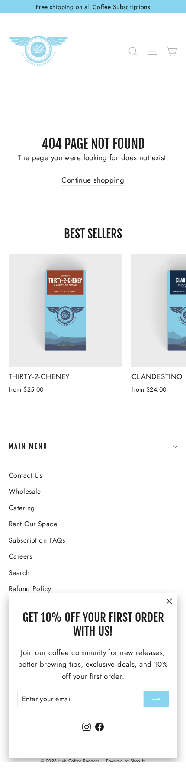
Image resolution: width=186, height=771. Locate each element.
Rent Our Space (33, 524)
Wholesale (25, 491)
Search (19, 573)
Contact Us (25, 475)
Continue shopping (92, 180)
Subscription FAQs (37, 540)
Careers (20, 556)
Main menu (28, 446)
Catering (22, 508)
